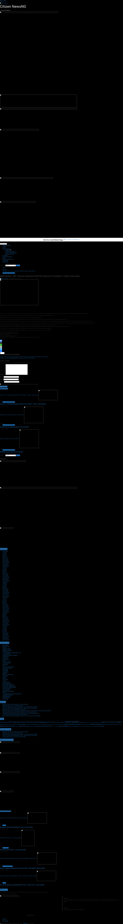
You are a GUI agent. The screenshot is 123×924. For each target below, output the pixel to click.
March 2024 (5, 588)
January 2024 (5, 591)
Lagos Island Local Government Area (57, 724)
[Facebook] (61, 341)
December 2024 (6, 577)
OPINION (4, 677)
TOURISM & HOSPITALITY (10, 251)
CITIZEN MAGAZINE (6, 654)
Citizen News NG (82, 722)
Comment (2, 374)
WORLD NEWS (5, 261)
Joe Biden (42, 724)
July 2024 (4, 583)
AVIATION (4, 647)
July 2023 (4, 598)
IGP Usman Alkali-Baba (29, 724)
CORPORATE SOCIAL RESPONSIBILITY (10, 655)
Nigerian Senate (119, 724)
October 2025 (5, 564)
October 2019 (5, 638)
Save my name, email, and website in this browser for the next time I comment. (19, 384)
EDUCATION (5, 255)
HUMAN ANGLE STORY (7, 668)
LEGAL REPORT (6, 672)
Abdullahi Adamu (5, 722)
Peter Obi (49, 726)
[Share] (61, 351)
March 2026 (5, 557)
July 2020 (4, 627)
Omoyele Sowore (39, 726)
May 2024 (5, 585)
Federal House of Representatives (6, 724)
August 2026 (5, 551)
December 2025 (6, 561)
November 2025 (6, 562)
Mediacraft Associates (86, 724)
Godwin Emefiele (21, 724)
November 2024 (6, 578)
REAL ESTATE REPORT (7, 683)
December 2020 (6, 620)
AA (0, 722)
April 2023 (5, 602)
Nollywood (17, 726)
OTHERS (4, 678)
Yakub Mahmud (94, 726)
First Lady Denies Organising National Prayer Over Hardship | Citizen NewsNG (17, 358)
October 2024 (5, 579)
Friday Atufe (15, 724)
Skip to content (3, 0)
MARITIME (5, 673)
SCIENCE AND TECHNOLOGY (8, 684)
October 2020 (5, 623)
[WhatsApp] (61, 345)
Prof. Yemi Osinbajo (55, 726)
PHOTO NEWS (5, 679)
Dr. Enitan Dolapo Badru (96, 722)
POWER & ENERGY (6, 682)
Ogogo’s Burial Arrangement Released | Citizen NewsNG (12, 414)
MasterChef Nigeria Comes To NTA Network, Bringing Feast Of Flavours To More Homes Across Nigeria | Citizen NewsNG (27, 710)
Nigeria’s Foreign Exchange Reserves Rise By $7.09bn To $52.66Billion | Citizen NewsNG (20, 706)
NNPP (13, 726)
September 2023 (6, 596)
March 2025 (5, 573)
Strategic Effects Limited (87, 726)
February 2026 (5, 559)
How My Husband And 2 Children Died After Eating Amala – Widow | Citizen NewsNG (19, 712)
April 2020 (5, 630)
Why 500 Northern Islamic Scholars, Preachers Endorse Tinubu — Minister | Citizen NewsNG (21, 713)
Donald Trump (88, 722)
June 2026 (5, 553)
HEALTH (4, 258)
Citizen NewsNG (13, 6)
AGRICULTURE (5, 645)
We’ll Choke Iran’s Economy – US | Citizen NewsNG (12, 705)
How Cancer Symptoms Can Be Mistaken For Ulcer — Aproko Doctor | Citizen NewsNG (20, 708)
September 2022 (6, 611)
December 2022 (6, 607)
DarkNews (25, 923)
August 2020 (5, 625)
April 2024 (5, 587)
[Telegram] (61, 349)
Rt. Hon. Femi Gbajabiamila (74, 726)
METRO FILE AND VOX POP (8, 259)
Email (1, 379)
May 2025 (5, 570)
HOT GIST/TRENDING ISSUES (11, 253)
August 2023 (5, 597)
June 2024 (5, 584)
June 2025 (5, 569)
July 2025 (4, 568)
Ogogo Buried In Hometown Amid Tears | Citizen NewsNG (14, 709)
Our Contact (5, 920)
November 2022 (6, 609)
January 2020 (5, 634)
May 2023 (5, 601)
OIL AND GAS (5, 675)
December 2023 (6, 592)
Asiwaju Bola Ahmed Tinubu (21, 722)
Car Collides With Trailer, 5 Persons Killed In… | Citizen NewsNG (15, 714)
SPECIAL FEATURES (7, 688)
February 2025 (5, 574)
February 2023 (5, 605)
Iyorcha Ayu (38, 724)
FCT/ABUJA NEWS (6, 663)
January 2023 (5, 606)
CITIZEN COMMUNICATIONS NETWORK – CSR (12, 652)
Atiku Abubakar (35, 722)
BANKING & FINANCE (7, 245)
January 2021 (5, 619)
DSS (100, 722)
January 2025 (5, 575)
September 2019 (6, 639)
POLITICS (4, 246)
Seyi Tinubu (81, 726)
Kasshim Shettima (47, 724)
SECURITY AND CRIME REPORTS (9, 686)
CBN (53, 722)
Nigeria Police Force (5, 726)
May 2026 (5, 555)
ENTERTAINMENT (6, 249)
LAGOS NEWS (5, 260)
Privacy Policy (5, 921)
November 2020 (6, 621)
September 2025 (6, 565)
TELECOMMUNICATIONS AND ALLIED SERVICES (12, 693)
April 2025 (5, 571)
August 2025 (5, 566)
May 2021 (5, 614)
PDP (44, 726)
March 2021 (5, 616)
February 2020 (5, 633)
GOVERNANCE (5, 664)
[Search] (0, 263)
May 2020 (5, 629)
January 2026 (5, 560)
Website (2, 381)
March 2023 (5, 603)
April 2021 (5, 615)
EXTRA (4, 660)
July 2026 (4, 552)
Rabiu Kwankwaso (63, 726)
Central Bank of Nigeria (59, 722)
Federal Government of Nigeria (112, 722)
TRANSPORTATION (6, 696)
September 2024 (6, 580)
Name (2, 377)
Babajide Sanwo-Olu (46, 722)
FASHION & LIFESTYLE (9, 254)
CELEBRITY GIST (8, 250)
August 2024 (5, 582)
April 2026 (5, 556)
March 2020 (5, 632)
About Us (4, 918)
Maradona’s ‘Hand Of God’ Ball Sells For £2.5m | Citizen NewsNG (15, 704)
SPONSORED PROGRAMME (8, 691)
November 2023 (6, 593)
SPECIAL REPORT (6, 690)
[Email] (61, 347)
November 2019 (6, 637)
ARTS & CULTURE (6, 646)
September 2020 (6, 624)
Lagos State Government (72, 724)
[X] (61, 343)
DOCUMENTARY (6, 656)
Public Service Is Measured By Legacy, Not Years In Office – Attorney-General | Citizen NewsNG (21, 715)
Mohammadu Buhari (96, 724)
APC (10, 722)
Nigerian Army (113, 724)
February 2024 (5, 589)
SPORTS (4, 247)
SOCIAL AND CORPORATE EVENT (9, 687)
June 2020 (5, 628)
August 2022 (5, 612)
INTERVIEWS (5, 669)
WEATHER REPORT (6, 697)
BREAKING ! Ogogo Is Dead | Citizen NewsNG (9, 438)
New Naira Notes (107, 724)
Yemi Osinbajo (100, 726)
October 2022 (5, 610)
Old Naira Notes (32, 726)
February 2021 (5, 618)
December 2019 (6, 635)
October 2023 (5, 594)
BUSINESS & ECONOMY (7, 256)
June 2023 (5, 600)
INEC (34, 724)
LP (81, 724)
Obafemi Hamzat (24, 726)
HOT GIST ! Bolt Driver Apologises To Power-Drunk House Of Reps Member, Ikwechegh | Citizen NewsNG (24, 356)
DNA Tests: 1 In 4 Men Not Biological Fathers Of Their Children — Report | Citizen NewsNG (19, 395)
